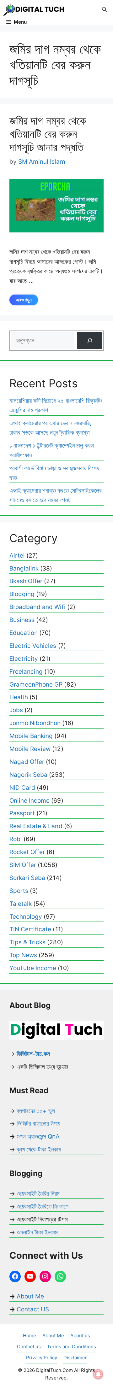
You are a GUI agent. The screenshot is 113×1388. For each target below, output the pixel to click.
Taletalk (20, 903)
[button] (104, 9)
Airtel (17, 555)
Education (23, 632)
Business (22, 620)
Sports (18, 890)
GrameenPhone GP (35, 684)
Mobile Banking (31, 736)
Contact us (29, 1347)
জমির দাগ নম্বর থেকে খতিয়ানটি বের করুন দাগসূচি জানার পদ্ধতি (47, 134)
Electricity (23, 658)
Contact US (33, 1309)
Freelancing (26, 671)
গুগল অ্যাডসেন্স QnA (38, 1136)
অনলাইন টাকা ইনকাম (37, 1232)
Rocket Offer (27, 852)
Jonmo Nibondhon (35, 723)
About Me (29, 1296)
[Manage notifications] (98, 1374)
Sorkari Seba (27, 877)
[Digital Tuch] (34, 9)
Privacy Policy (41, 1358)
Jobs (16, 710)
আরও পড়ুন (24, 300)
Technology (25, 916)
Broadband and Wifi (37, 607)
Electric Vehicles (32, 645)
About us (80, 1335)
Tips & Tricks (27, 942)
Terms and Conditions (71, 1347)
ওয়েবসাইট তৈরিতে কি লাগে (42, 1206)
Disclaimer (75, 1358)
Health (18, 697)
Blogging (22, 594)
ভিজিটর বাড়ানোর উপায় (38, 1123)
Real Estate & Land (35, 826)
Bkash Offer (25, 581)
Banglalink (24, 568)
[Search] (89, 340)
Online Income (29, 800)
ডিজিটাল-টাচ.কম (33, 1053)
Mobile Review (30, 749)
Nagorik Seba (28, 774)
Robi (15, 839)
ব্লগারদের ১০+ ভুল (36, 1111)
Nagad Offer (26, 761)
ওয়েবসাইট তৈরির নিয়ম (38, 1193)
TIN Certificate (30, 929)
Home (29, 1335)
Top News (23, 955)
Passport (22, 813)
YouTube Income (32, 968)
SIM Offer (22, 865)
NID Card (22, 787)
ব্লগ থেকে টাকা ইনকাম (39, 1149)
